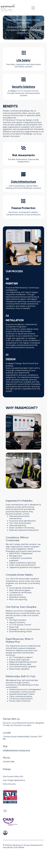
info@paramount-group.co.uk (16, 750)
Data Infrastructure (23, 181)
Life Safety (23, 60)
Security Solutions (23, 86)
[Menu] (33, 8)
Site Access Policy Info (13, 776)
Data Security (9, 784)
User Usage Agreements (14, 780)
